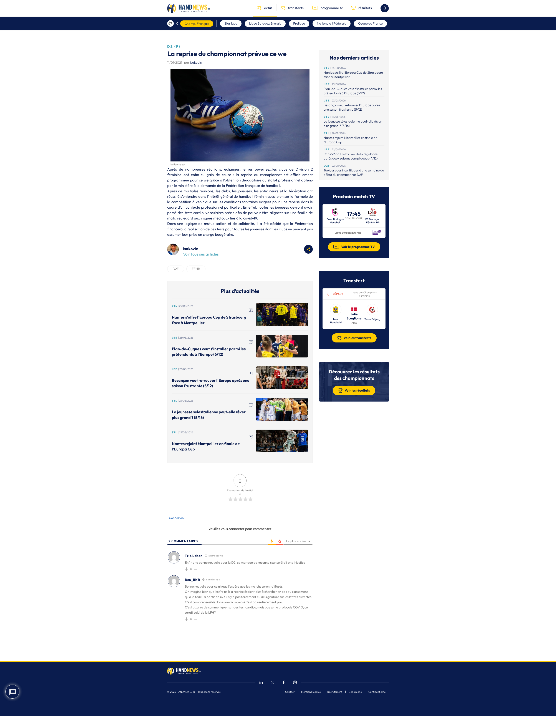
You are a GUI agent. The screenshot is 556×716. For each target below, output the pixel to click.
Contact (290, 692)
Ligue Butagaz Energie (265, 23)
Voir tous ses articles (201, 254)
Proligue (299, 23)
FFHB (196, 269)
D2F (176, 269)
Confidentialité (377, 692)
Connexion (176, 518)
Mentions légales (311, 692)
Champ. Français (197, 24)
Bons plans (355, 692)
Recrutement (334, 692)
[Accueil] (170, 23)
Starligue (230, 23)
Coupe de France (370, 23)
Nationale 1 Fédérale (331, 23)
